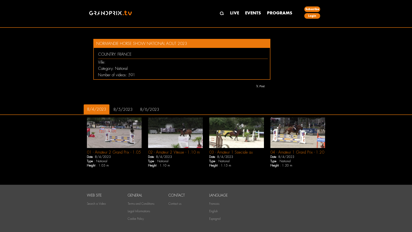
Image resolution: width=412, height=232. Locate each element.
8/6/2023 (149, 109)
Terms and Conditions (141, 204)
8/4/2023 (96, 109)
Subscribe (312, 9)
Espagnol (215, 219)
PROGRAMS (279, 13)
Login (312, 16)
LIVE (234, 13)
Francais (214, 204)
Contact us (174, 204)
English (213, 211)
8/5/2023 (123, 109)
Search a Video (96, 204)
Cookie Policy (136, 219)
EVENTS (253, 13)
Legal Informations (139, 211)
